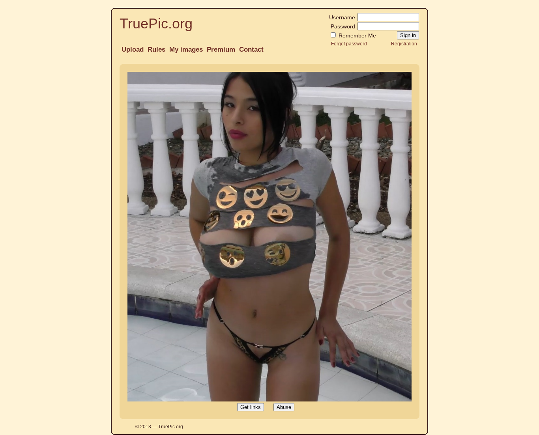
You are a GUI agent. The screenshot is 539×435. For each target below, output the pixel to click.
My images (186, 49)
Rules (156, 49)
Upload (133, 49)
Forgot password (349, 43)
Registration (404, 43)
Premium (221, 49)
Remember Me (356, 35)
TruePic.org (156, 23)
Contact (251, 49)
